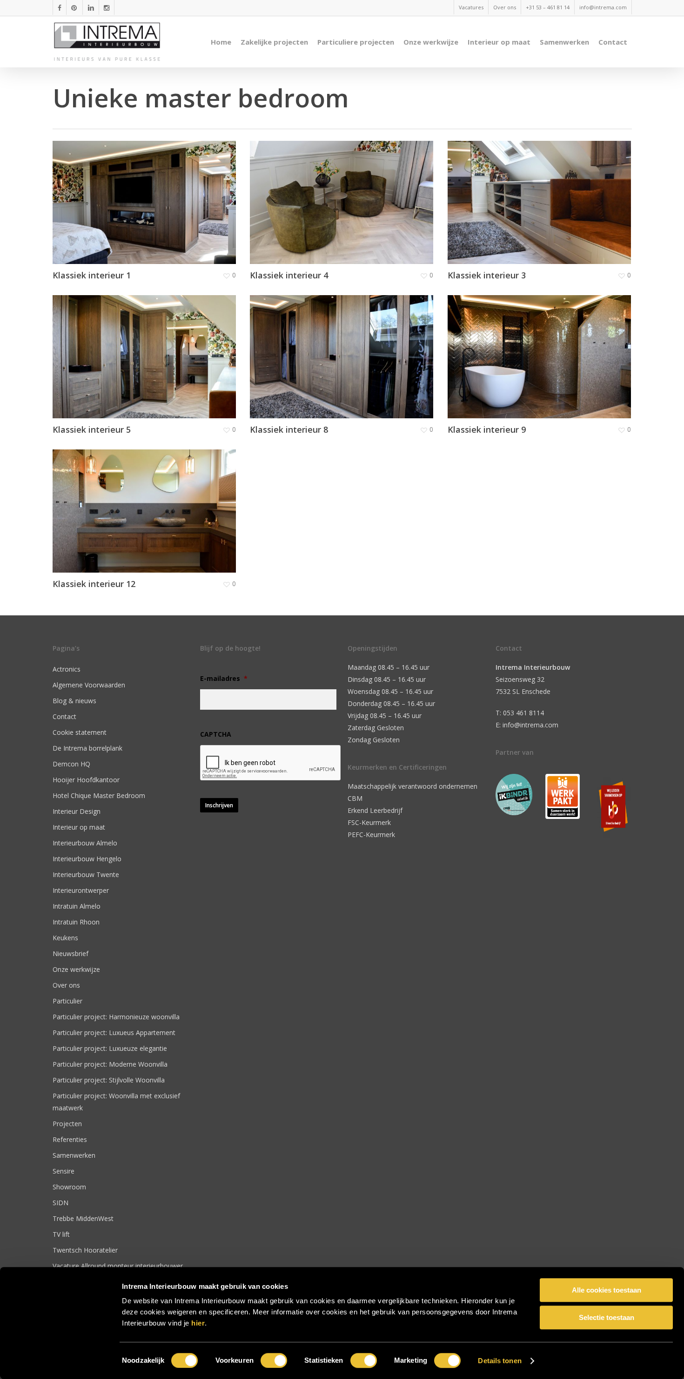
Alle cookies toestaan (606, 1290)
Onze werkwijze (76, 969)
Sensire (63, 1171)
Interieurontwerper (81, 890)
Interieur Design (77, 811)
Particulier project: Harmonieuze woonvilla (116, 1016)
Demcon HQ (71, 763)
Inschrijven (219, 805)
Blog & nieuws (74, 700)
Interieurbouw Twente (86, 874)
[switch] (274, 1360)
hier (198, 1323)
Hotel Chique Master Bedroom (99, 795)
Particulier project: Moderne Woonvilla (110, 1064)
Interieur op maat (79, 827)
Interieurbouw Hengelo (87, 858)
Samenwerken (74, 1155)
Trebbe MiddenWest (83, 1218)
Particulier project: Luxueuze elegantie (110, 1048)
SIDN (60, 1202)
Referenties (70, 1139)
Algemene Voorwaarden (89, 684)
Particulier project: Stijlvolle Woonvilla (109, 1079)
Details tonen (499, 1361)
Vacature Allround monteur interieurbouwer (118, 1265)
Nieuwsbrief (70, 953)
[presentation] (271, 763)
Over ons (66, 985)
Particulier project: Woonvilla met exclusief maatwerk (116, 1101)
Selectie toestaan (606, 1317)
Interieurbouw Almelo (85, 842)
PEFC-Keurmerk (371, 834)
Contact (64, 716)
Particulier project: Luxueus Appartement (114, 1032)
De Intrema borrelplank (87, 748)
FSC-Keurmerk (369, 822)
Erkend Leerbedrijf (375, 810)
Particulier (67, 1000)
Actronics (66, 669)
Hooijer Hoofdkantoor (86, 779)
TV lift (61, 1234)
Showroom (69, 1186)
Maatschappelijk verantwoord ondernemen (412, 786)
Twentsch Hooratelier (85, 1250)
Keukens (65, 937)
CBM (355, 798)
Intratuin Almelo (77, 906)
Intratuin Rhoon (76, 921)
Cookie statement (80, 732)
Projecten (67, 1123)
